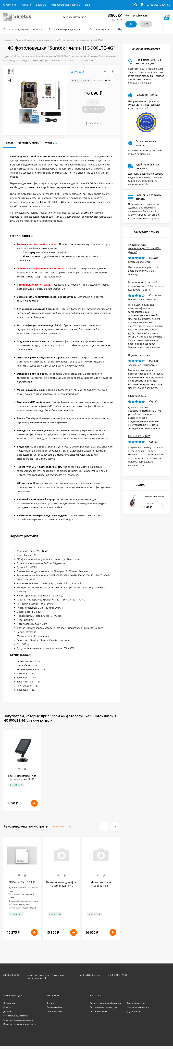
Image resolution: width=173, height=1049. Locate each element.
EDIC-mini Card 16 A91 (22, 882)
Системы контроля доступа (103, 1007)
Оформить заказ (55, 1011)
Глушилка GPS (137, 395)
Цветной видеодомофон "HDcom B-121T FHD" (61, 883)
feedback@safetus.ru (75, 17)
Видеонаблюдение (25, 40)
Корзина (51, 1003)
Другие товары (134, 1011)
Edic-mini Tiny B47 (139, 436)
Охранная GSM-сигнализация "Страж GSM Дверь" (144, 248)
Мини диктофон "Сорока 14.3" (101, 883)
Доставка (41, 4)
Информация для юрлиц (65, 4)
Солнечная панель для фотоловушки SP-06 (22, 777)
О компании (10, 4)
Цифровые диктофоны (138, 1007)
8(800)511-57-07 (11, 975)
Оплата (26, 4)
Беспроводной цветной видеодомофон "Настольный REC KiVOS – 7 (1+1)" (146, 285)
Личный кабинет (55, 1007)
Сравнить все (59, 826)
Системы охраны (98, 1011)
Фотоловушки (46, 40)
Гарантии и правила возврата (18, 1019)
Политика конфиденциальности (19, 1024)
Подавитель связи (139, 355)
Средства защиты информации (105, 1003)
